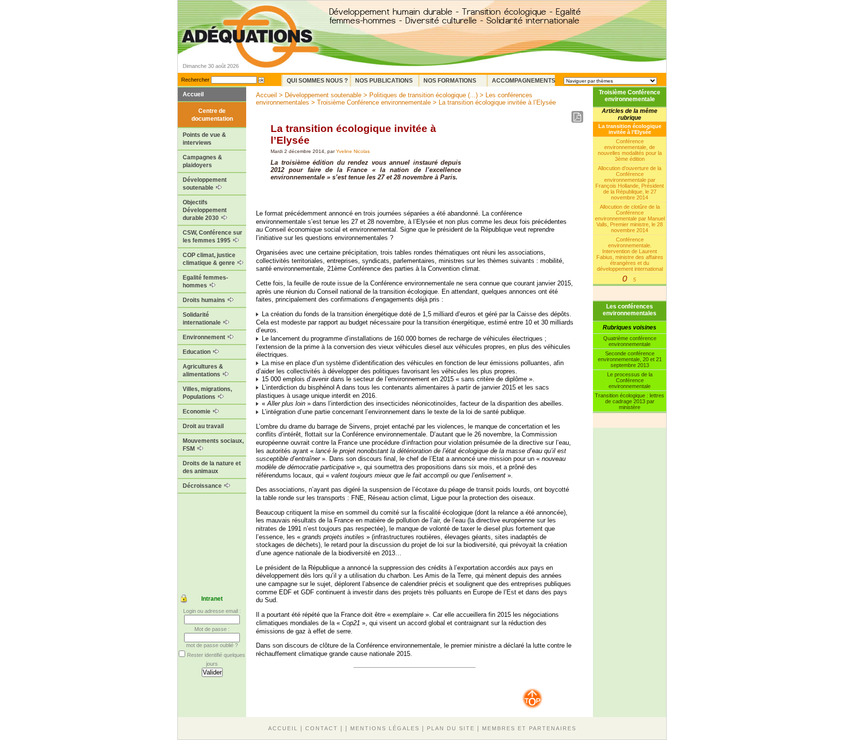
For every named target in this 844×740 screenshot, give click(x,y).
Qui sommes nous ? (317, 80)
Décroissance (203, 485)
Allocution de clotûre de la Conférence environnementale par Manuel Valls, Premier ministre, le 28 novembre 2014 (630, 218)
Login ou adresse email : (212, 611)
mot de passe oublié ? (212, 645)
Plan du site (451, 728)
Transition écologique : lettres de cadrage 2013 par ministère (629, 401)
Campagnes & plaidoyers (202, 161)
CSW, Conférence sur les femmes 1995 (212, 236)
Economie (197, 411)
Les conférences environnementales (629, 310)
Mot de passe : (212, 629)
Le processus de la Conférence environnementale (630, 380)
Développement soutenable (205, 183)
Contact (321, 728)
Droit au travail (203, 426)
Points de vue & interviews (204, 138)
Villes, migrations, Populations (207, 393)
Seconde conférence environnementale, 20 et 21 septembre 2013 (630, 359)
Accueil (193, 94)
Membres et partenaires (529, 728)
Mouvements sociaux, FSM (213, 444)
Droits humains (205, 300)
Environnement (205, 337)
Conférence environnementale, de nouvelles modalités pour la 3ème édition (630, 150)
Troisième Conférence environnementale (629, 96)
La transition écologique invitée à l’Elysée (629, 129)
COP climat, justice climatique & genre (209, 259)
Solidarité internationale (202, 318)
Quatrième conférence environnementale (629, 341)
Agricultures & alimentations (203, 370)
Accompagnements (523, 80)
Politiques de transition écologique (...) (423, 95)
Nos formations (449, 80)
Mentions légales (385, 728)
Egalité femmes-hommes (205, 281)
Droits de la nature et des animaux (212, 467)
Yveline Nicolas (353, 151)
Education (197, 351)
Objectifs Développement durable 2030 (205, 210)
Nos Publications (384, 80)
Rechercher (195, 80)
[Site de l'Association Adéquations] (250, 50)
